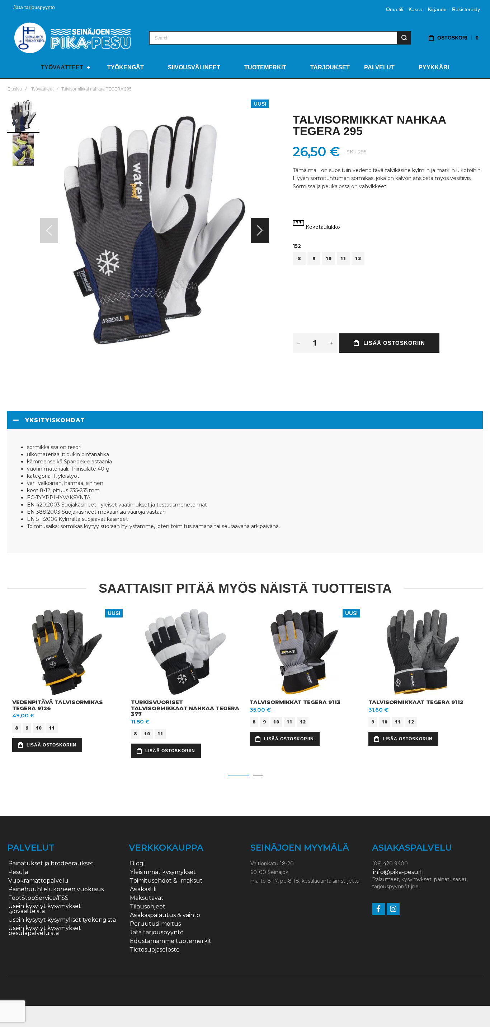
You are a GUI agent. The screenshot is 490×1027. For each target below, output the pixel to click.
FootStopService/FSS (38, 898)
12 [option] (358, 258)
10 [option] (328, 258)
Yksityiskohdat (55, 420)
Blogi (137, 863)
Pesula (18, 872)
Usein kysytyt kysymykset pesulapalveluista (44, 930)
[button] (260, 230)
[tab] (245, 420)
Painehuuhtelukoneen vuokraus (56, 889)
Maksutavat (147, 898)
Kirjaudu (437, 9)
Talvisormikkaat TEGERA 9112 (415, 702)
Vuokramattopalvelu (38, 881)
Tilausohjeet (147, 906)
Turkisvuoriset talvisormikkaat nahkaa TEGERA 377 (185, 708)
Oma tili (394, 9)
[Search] (404, 38)
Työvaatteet (42, 89)
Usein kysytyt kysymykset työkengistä (62, 920)
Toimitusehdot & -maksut (166, 881)
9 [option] (313, 258)
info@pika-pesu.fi (398, 872)
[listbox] (388, 259)
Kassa (416, 9)
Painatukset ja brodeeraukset (51, 863)
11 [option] (343, 258)
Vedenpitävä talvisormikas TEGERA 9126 (57, 705)
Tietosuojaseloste (155, 950)
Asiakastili (143, 889)
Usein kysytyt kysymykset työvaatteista (44, 909)
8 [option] (299, 258)
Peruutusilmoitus (155, 924)
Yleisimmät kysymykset (163, 872)
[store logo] (72, 37)
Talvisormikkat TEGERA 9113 (295, 702)
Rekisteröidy (466, 9)
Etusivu (15, 89)
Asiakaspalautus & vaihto (165, 915)
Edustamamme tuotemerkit (170, 941)
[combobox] (280, 38)
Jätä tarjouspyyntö (34, 7)
